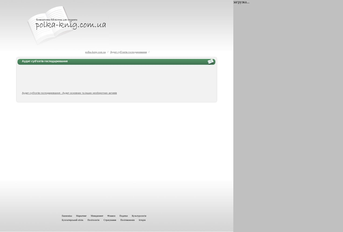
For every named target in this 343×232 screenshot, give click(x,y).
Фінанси (111, 216)
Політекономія (127, 220)
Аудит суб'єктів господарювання (128, 52)
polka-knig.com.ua (95, 52)
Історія (142, 220)
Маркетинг (81, 216)
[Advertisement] (117, 78)
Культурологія (139, 216)
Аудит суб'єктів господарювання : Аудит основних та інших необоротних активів (69, 93)
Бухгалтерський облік (72, 220)
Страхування (110, 220)
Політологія (93, 220)
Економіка (67, 216)
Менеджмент (97, 216)
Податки (123, 216)
